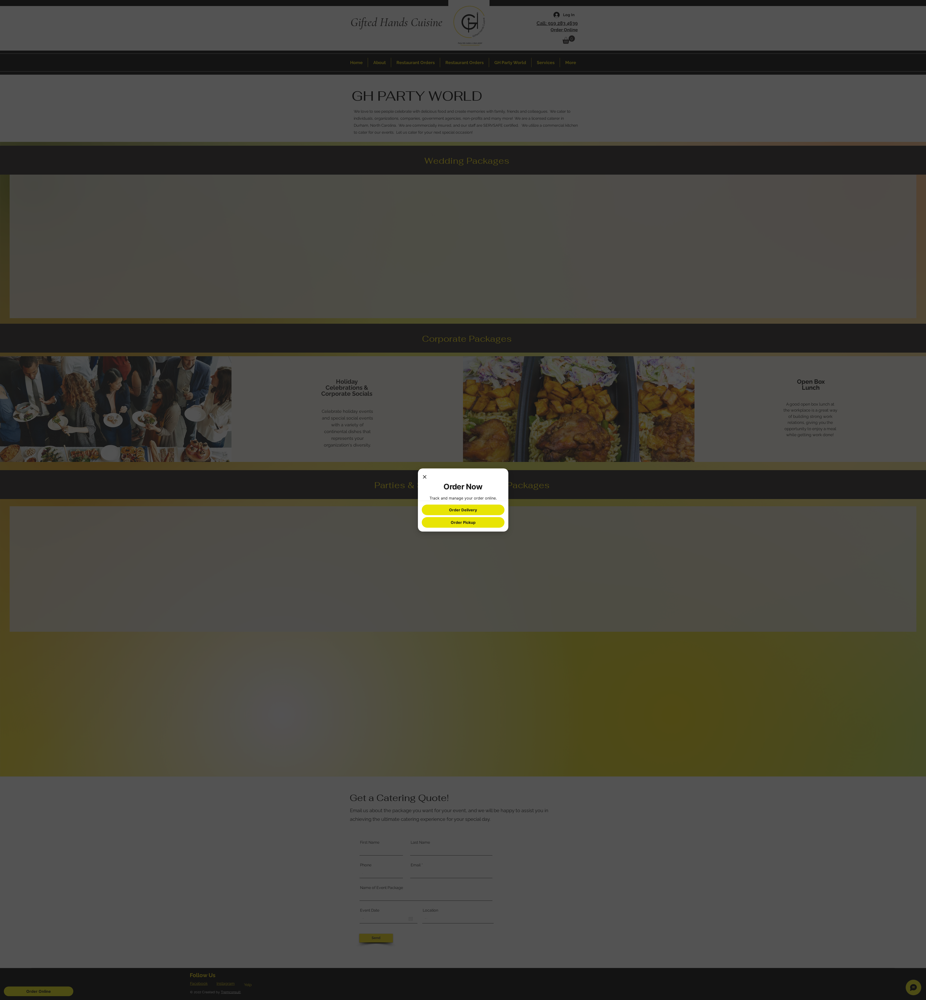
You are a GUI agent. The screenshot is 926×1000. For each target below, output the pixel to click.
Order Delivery (463, 509)
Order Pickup (463, 522)
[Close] (424, 477)
